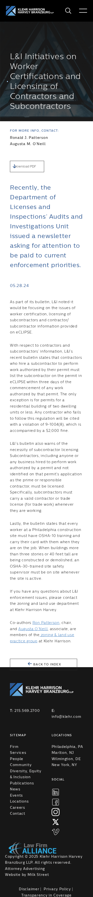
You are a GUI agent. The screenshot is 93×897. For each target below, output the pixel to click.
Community (20, 765)
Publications (22, 783)
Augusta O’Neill (33, 629)
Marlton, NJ (63, 753)
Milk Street (38, 875)
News (15, 789)
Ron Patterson (46, 623)
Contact (17, 813)
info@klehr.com (66, 717)
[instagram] (56, 812)
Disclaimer (29, 889)
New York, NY (64, 765)
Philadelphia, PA (67, 747)
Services (18, 753)
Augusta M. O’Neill (28, 144)
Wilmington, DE (66, 759)
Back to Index (46, 664)
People (16, 759)
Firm (14, 747)
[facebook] (56, 802)
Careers (17, 808)
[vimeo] (56, 832)
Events (16, 795)
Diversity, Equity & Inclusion (25, 774)
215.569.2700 (27, 711)
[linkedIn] (56, 792)
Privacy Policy (57, 889)
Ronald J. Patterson (29, 138)
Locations (19, 801)
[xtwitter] (56, 822)
